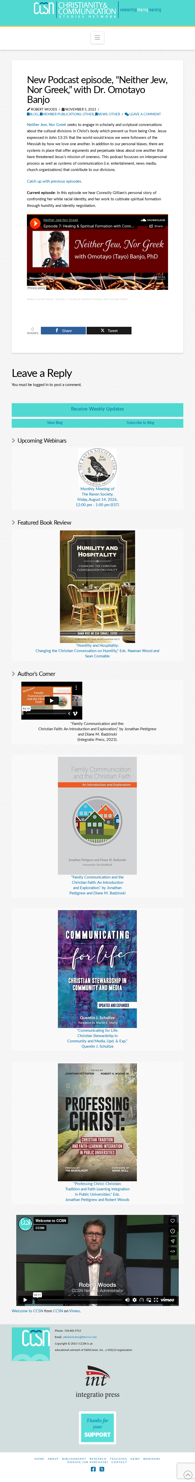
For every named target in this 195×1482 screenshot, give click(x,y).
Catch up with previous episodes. (54, 181)
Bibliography (74, 1459)
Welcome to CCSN (27, 1311)
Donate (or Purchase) (88, 1462)
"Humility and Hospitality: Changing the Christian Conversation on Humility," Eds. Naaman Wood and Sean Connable (97, 651)
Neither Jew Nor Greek (40, 299)
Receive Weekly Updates (97, 409)
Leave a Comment (145, 114)
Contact (119, 1462)
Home (39, 1459)
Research (98, 1459)
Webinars (151, 1459)
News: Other (109, 114)
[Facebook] (93, 1469)
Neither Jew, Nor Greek (46, 125)
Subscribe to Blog (140, 423)
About (53, 1459)
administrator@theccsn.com (80, 1337)
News (135, 1459)
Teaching (118, 1459)
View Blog (54, 423)
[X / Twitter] (102, 1469)
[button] (97, 38)
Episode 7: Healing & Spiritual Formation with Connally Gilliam (92, 299)
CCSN (58, 1311)
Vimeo (74, 1311)
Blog (33, 114)
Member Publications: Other (68, 114)
